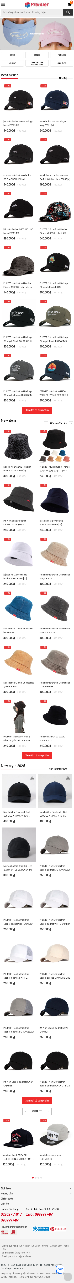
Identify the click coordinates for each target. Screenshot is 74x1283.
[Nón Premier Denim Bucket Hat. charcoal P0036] (55, 607)
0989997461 (10, 1220)
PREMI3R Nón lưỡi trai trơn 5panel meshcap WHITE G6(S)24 (16, 976)
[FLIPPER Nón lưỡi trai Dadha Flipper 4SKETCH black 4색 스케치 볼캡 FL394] (55, 208)
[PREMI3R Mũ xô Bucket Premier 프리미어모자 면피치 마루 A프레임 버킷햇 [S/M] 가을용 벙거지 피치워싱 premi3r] (55, 445)
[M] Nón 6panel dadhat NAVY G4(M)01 (54, 1030)
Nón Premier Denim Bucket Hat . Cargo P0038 (55, 684)
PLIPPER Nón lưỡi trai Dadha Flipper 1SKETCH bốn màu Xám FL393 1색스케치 (18, 285)
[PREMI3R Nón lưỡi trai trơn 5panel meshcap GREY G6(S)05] (19, 1006)
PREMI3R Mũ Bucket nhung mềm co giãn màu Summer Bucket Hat (16, 738)
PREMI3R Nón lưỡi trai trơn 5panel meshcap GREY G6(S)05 (18, 1030)
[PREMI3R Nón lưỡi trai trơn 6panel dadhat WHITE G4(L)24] (19, 898)
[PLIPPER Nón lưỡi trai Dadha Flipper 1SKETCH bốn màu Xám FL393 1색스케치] (19, 262)
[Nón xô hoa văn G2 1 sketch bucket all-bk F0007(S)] (19, 445)
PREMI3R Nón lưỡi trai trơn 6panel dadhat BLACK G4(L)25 (55, 1084)
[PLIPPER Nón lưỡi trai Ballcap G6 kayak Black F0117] (55, 262)
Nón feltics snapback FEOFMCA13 (50, 1157)
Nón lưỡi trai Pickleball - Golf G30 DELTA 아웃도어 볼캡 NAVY (53, 814)
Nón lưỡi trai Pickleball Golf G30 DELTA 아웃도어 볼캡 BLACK (16, 814)
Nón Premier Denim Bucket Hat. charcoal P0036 (55, 630)
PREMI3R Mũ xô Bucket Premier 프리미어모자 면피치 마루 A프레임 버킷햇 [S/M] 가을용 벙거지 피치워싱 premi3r (55, 469)
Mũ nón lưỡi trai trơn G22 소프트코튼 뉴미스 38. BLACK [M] (17, 868)
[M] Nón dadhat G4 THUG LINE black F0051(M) (18, 231)
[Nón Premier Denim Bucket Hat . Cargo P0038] (55, 661)
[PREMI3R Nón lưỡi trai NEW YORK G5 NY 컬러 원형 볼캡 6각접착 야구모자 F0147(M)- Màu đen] (55, 370)
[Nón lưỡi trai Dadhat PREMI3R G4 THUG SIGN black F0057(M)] (55, 154)
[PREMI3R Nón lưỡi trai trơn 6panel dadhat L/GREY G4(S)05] (55, 845)
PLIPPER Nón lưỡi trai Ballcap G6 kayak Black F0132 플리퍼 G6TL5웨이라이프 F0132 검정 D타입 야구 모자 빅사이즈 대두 (18, 339)
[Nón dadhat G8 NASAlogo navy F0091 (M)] (55, 100)
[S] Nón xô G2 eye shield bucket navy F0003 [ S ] (51, 522)
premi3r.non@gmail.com (19, 1256)
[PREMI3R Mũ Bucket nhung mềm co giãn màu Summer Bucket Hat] (19, 715)
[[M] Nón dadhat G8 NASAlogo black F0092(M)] (19, 100)
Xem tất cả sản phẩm (37, 410)
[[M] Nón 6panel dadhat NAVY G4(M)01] (55, 1006)
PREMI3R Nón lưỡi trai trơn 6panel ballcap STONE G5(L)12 (55, 976)
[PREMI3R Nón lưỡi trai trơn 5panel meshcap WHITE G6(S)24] (19, 953)
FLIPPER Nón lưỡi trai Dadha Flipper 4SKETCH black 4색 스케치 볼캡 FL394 (54, 231)
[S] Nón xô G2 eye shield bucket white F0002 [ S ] (15, 576)
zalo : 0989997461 (40, 1214)
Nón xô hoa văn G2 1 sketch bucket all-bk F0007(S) (17, 469)
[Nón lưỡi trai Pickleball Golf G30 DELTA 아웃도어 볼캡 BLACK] (19, 791)
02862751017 (11, 1214)
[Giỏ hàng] (69, 5)
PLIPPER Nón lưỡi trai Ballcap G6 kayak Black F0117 (54, 285)
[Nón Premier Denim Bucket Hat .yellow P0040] (19, 661)
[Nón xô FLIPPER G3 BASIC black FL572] (55, 715)
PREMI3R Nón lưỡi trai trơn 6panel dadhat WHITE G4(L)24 (18, 922)
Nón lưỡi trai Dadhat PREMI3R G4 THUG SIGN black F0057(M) (55, 177)
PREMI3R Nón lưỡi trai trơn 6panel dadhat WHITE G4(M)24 (55, 922)
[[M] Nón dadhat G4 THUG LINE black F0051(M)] (19, 208)
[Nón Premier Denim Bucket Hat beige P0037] (55, 553)
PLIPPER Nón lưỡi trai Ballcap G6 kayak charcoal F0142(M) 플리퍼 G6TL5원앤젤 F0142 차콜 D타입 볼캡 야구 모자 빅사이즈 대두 (18, 393)
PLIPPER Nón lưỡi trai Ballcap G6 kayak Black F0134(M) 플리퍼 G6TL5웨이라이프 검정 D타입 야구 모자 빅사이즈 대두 (55, 339)
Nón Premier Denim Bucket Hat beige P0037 (55, 576)
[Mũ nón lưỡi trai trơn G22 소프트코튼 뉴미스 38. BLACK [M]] (19, 845)
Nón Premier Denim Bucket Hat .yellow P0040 (18, 684)
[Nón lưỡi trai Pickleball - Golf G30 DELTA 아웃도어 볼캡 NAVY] (55, 791)
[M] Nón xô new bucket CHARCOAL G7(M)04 (14, 522)
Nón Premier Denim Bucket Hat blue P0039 (18, 630)
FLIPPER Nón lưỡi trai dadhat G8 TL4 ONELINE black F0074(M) (17, 177)
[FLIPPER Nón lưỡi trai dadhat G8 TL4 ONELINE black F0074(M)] (19, 154)
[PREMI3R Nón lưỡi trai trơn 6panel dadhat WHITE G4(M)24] (55, 898)
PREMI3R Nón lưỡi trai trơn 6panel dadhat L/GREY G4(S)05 (55, 868)
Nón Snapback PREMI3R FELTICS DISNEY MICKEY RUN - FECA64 (18, 1157)
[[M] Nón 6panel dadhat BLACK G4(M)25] (19, 1060)
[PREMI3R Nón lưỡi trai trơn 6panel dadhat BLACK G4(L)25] (55, 1060)
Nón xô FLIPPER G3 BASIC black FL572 (52, 738)
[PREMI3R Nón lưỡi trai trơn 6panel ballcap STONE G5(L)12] (55, 953)
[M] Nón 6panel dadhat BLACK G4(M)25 (18, 1084)
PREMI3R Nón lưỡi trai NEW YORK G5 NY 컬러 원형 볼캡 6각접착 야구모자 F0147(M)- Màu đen (55, 393)
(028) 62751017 (22, 1253)
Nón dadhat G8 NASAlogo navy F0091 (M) (53, 123)
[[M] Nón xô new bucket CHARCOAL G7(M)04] (19, 499)
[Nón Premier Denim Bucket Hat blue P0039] (19, 607)
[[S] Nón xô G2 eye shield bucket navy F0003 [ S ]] (55, 499)
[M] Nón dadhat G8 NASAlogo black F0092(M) (18, 123)
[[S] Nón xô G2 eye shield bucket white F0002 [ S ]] (19, 553)
